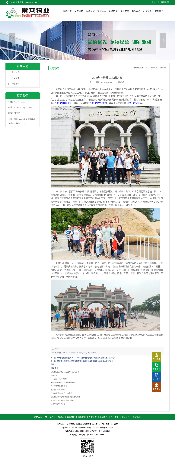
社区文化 (147, 11)
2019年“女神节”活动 (58, 404)
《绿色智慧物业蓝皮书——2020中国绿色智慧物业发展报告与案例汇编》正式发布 (86, 358)
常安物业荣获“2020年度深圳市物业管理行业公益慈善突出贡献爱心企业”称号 (85, 361)
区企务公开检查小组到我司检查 (62, 400)
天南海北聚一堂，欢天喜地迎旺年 (63, 383)
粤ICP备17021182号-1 (96, 434)
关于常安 (78, 11)
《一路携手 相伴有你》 (59, 379)
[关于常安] (87, 40)
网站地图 (165, 2)
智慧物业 (101, 11)
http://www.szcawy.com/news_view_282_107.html (79, 353)
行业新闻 (15, 84)
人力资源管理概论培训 (59, 386)
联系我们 (159, 11)
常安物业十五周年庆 (58, 390)
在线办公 (155, 2)
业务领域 (90, 11)
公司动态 (15, 78)
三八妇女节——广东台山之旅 (61, 393)
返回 (52, 364)
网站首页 (67, 11)
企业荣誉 (124, 11)
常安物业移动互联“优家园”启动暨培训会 (65, 397)
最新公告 (15, 72)
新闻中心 (136, 11)
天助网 (82, 434)
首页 (147, 68)
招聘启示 (54, 376)
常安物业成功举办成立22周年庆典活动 (65, 372)
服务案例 (113, 11)
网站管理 (136, 417)
